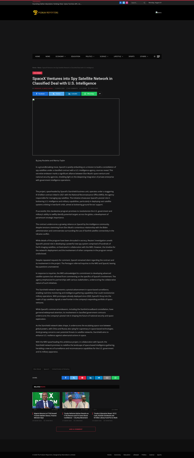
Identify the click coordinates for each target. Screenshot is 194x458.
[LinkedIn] (24, 177)
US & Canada (37, 73)
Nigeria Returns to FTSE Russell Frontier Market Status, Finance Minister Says (45, 416)
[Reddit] (24, 188)
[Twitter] (24, 172)
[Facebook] (24, 166)
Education (75, 56)
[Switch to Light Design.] (154, 56)
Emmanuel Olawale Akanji (43, 88)
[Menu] (158, 56)
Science (103, 56)
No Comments (73, 88)
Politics (89, 56)
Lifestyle (117, 56)
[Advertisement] (97, 37)
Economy (60, 56)
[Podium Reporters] (45, 12)
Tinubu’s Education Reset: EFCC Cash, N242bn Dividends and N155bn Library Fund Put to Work (105, 416)
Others (143, 56)
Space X (46, 369)
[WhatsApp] (24, 194)
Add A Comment (75, 429)
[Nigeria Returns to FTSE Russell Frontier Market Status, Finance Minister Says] (46, 400)
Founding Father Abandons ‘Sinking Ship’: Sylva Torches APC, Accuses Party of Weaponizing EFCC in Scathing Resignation (57, 4)
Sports (131, 56)
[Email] (24, 183)
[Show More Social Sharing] (100, 94)
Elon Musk (37, 369)
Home (37, 56)
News (48, 56)
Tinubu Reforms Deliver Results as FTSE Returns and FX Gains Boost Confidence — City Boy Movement (76, 416)
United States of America (60, 369)
